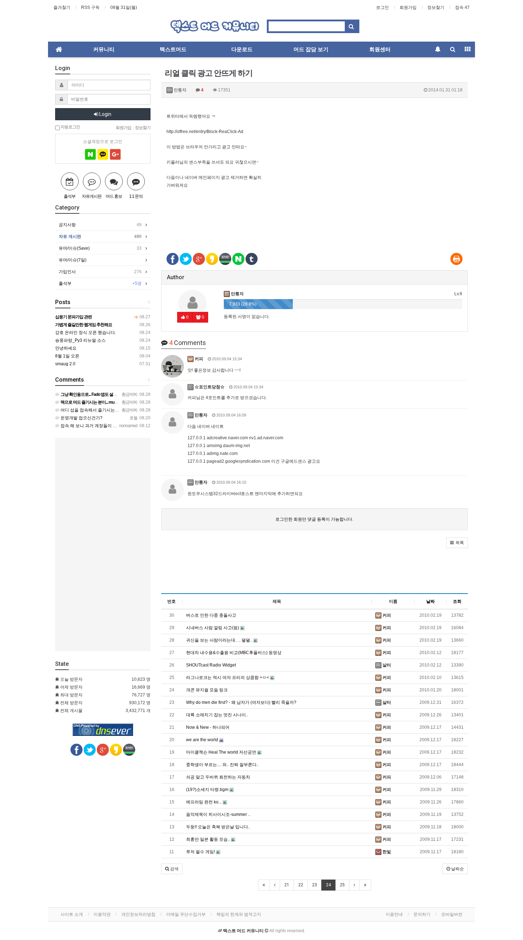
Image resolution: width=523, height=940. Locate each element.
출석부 (100, 283)
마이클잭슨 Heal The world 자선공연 (221, 752)
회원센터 (380, 49)
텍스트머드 (173, 49)
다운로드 (242, 49)
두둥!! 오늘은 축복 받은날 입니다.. (218, 826)
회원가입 (408, 7)
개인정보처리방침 (138, 914)
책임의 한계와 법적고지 (238, 914)
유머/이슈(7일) (72, 259)
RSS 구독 (90, 7)
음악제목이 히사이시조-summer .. (218, 814)
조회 (457, 601)
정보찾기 (435, 7)
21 (286, 884)
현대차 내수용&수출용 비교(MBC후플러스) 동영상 (233, 652)
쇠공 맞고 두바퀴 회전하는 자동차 (218, 777)
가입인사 (100, 271)
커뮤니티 (104, 49)
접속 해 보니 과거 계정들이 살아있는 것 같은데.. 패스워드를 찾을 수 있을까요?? (135, 425)
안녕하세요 (65, 348)
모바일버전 (452, 914)
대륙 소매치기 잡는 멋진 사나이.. (217, 714)
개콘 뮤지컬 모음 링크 (207, 689)
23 (314, 884)
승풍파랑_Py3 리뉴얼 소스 (80, 340)
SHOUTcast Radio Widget (211, 665)
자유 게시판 (100, 236)
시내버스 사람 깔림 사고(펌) (213, 627)
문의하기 (421, 914)
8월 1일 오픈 (67, 356)
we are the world (202, 739)
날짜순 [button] (457, 868)
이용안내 (394, 914)
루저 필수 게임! (201, 851)
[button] (457, 542)
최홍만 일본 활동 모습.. (208, 839)
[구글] (115, 154)
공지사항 (100, 224)
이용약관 (102, 914)
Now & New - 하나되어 (207, 727)
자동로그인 (70, 126)
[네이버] (90, 154)
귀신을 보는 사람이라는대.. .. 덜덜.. (219, 640)
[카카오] (102, 154)
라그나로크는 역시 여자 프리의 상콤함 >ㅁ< (228, 677)
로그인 (382, 7)
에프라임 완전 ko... (204, 802)
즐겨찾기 (61, 7)
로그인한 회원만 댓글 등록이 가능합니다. (314, 519)
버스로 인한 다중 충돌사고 (211, 615)
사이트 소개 (71, 914)
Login (104, 114)
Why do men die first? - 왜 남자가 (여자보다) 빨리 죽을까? (241, 702)
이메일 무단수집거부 (186, 914)
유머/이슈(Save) (100, 248)
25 (342, 884)
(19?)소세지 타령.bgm (207, 789)
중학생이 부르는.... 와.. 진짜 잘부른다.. (222, 764)
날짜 (430, 601)
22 (300, 884)
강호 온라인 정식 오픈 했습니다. (85, 332)
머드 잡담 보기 (311, 49)
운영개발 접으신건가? (80, 417)
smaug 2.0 (65, 363)
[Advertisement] (314, 220)
